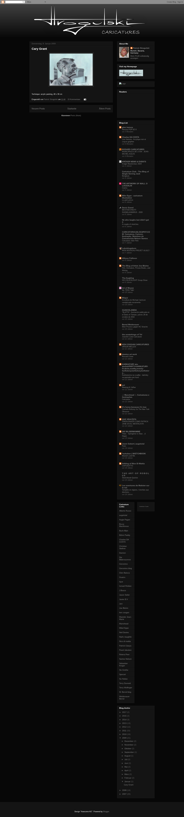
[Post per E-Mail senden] (85, 99)
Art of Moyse (128, 288)
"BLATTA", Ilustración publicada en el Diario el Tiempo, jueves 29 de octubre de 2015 (135, 314)
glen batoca (127, 127)
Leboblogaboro (129, 248)
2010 (124, 734)
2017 (124, 712)
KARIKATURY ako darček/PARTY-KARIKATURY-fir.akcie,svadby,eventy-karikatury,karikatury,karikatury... (135, 368)
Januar (127, 781)
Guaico (122, 577)
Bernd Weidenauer (130, 324)
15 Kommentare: (74, 99)
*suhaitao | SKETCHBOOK (134, 453)
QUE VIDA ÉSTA (129, 419)
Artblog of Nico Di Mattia (133, 463)
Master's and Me (128, 456)
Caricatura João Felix (130, 241)
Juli (126, 759)
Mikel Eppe (124, 628)
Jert (120, 604)
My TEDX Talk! (128, 290)
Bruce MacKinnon (124, 525)
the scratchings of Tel (132, 334)
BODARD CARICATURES (133, 149)
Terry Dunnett (125, 683)
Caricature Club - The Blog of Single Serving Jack (135, 172)
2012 (124, 727)
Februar (128, 778)
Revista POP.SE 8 (129, 129)
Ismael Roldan (125, 586)
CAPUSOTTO (127, 466)
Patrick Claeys (125, 646)
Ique (121, 582)
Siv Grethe (123, 670)
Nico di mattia (125, 641)
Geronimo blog (125, 568)
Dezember (129, 741)
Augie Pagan (124, 520)
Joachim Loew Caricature (132, 337)
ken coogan (124, 612)
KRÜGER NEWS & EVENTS (134, 162)
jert (123, 385)
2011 (124, 731)
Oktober (128, 748)
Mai (126, 767)
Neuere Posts (38, 109)
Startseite (71, 109)
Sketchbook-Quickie (130, 478)
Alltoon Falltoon (129, 258)
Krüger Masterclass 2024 (132, 164)
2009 (124, 738)
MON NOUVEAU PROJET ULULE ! (136, 250)
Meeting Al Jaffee (129, 387)
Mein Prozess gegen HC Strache (135, 327)
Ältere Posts (105, 109)
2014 (124, 720)
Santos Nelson (125, 659)
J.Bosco (122, 590)
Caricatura (126, 399)
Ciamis (124, 188)
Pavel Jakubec (125, 650)
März (126, 774)
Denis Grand (127, 208)
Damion (122, 553)
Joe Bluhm (123, 608)
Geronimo (123, 564)
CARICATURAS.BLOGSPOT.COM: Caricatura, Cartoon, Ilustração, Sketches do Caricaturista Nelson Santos (136, 235)
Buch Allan (123, 531)
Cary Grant (39, 48)
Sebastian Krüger (123, 664)
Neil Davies (124, 632)
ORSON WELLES (129, 347)
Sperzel (122, 674)
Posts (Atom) (76, 116)
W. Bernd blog (125, 692)
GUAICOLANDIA (129, 310)
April (126, 770)
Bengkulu (125, 176)
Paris (124, 446)
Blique (125, 298)
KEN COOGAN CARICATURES (135, 344)
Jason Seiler (124, 595)
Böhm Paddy (124, 535)
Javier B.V (123, 599)
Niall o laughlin (125, 637)
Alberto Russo (125, 511)
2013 (124, 723)
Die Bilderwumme (125, 558)
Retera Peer (124, 654)
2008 (124, 790)
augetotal (123, 515)
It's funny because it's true (134, 407)
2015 (124, 716)
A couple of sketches (130, 224)
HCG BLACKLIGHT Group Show (134, 280)
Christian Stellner (123, 547)
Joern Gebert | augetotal (133, 444)
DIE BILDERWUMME (131, 431)
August (127, 756)
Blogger (106, 812)
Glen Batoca (124, 573)
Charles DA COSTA (130, 137)
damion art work (129, 354)
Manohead (123, 624)
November (129, 745)
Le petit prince (127, 200)
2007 (124, 794)
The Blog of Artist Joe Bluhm (135, 266)
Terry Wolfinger (125, 687)
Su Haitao (123, 679)
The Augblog (128, 278)
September (129, 752)
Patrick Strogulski (141, 48)
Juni (126, 763)
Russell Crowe (127, 356)
